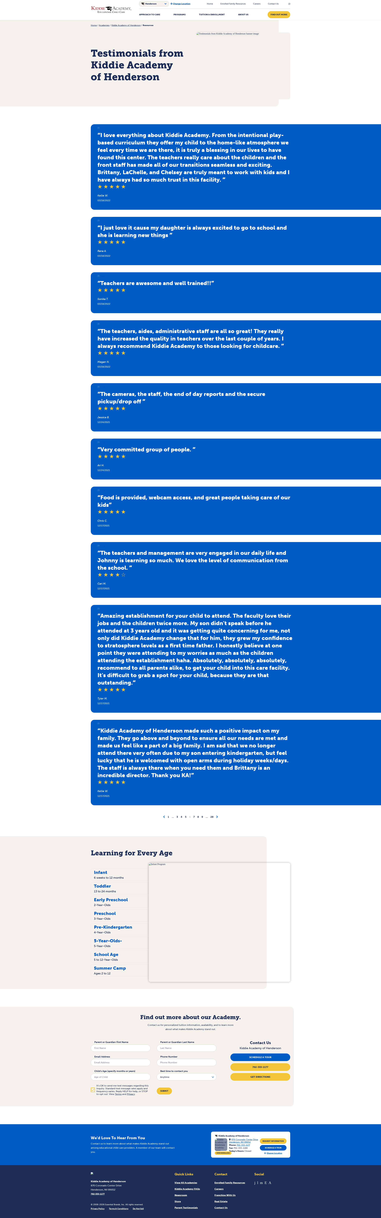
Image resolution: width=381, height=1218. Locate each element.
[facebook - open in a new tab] (254, 1183)
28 (211, 816)
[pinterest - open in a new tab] (261, 1183)
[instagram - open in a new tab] (270, 1183)
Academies (104, 25)
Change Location (181, 4)
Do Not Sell (138, 1208)
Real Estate (220, 1201)
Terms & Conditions (118, 1208)
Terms (118, 1094)
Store (178, 1201)
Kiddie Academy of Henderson (126, 25)
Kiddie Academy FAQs (187, 1189)
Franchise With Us (225, 1195)
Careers (256, 4)
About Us (243, 14)
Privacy (131, 1094)
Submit (164, 1091)
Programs (180, 14)
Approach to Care (149, 14)
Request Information (273, 1141)
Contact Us (273, 4)
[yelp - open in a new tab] (266, 1183)
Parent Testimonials (186, 1207)
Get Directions (260, 1076)
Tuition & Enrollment (212, 14)
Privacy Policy (97, 1208)
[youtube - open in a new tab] (257, 1183)
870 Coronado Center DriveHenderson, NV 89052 (243, 1140)
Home (210, 4)
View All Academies (186, 1182)
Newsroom (181, 1195)
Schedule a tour (260, 1057)
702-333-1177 (260, 1067)
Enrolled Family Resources (233, 4)
